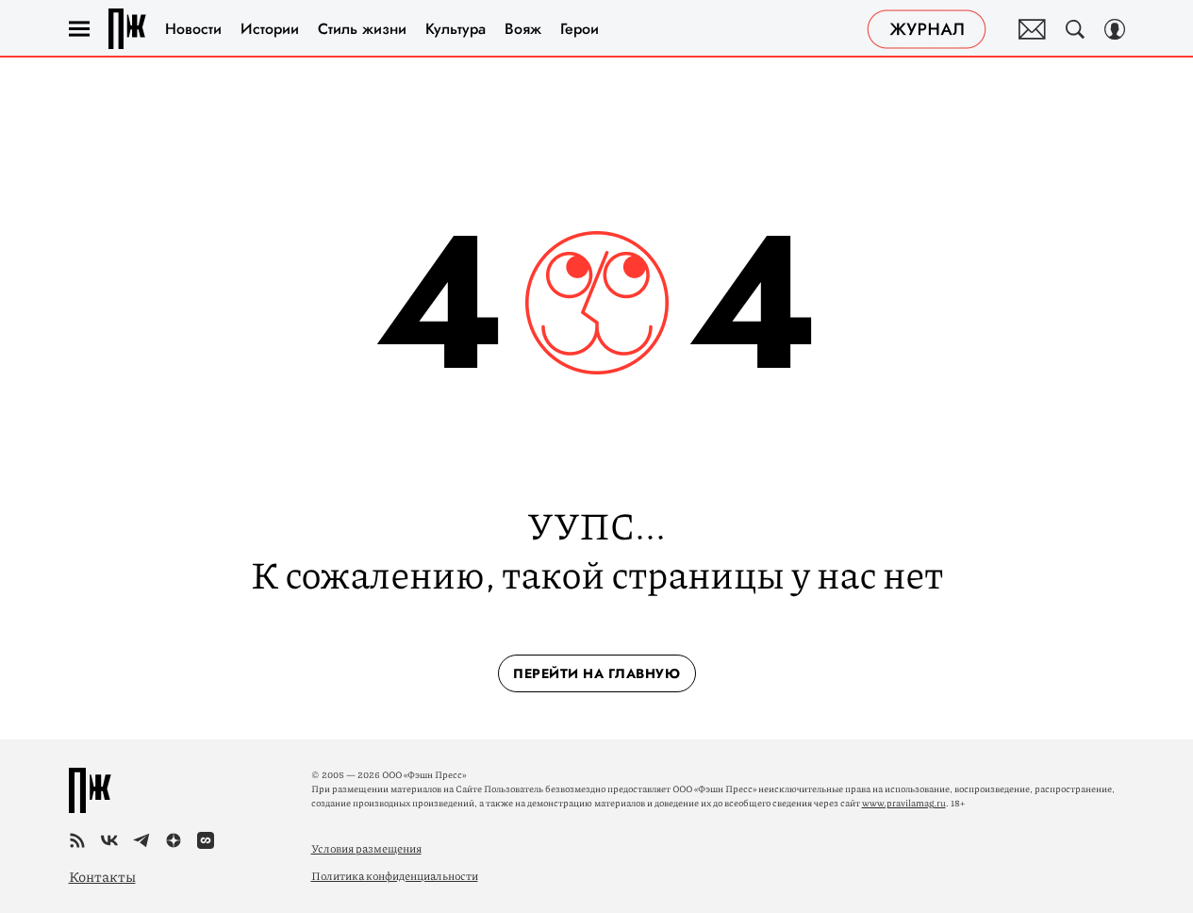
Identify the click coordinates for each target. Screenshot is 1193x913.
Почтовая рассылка (1032, 29)
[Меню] (79, 29)
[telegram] (141, 840)
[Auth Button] (1114, 29)
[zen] (173, 840)
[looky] (205, 840)
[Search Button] (1075, 29)
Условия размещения (366, 848)
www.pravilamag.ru (904, 802)
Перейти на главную (596, 673)
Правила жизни (127, 28)
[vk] (109, 840)
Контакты (102, 876)
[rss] (77, 840)
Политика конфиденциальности (394, 876)
